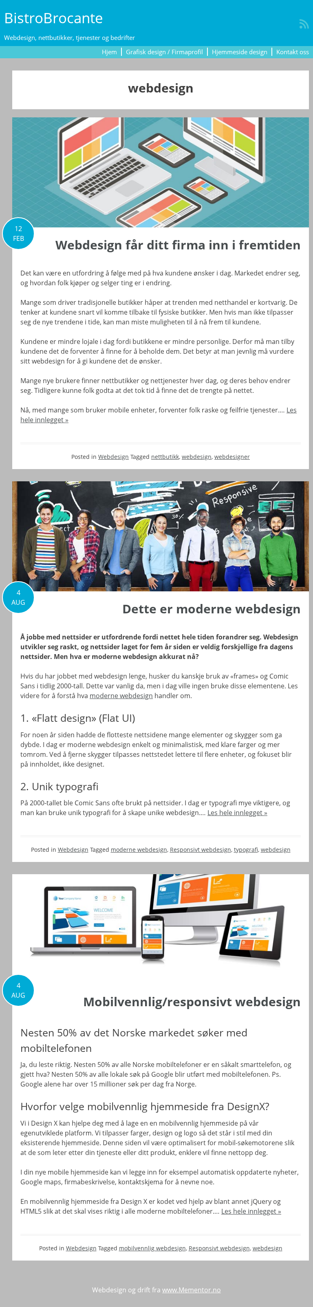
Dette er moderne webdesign (211, 608)
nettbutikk (165, 457)
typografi (246, 849)
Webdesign (113, 457)
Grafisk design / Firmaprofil (164, 52)
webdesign (197, 457)
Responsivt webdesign (200, 849)
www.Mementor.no (191, 1289)
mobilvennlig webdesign (152, 1248)
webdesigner (232, 457)
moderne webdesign (121, 695)
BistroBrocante (53, 17)
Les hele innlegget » (237, 812)
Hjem (109, 52)
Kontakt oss (292, 52)
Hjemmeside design (239, 52)
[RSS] (304, 23)
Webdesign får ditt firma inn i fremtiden (178, 244)
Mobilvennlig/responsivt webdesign (192, 1001)
